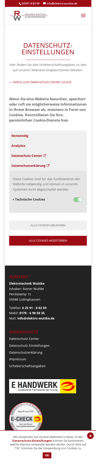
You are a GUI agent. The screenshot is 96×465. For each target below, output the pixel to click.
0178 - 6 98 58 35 (32, 313)
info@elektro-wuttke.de (35, 318)
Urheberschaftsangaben (27, 366)
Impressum (17, 359)
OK (47, 455)
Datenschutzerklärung (28, 166)
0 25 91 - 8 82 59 (34, 308)
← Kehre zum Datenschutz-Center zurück (40, 82)
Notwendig (19, 136)
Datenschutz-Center (27, 156)
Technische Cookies (29, 199)
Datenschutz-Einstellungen (29, 345)
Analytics (18, 146)
